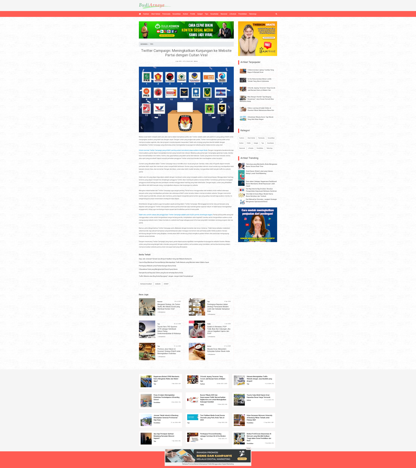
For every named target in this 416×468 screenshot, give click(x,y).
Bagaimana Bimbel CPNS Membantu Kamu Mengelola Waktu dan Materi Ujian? (166, 379)
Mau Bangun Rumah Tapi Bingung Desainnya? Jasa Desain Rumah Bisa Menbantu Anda (257, 99)
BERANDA (144, 44)
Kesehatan (214, 14)
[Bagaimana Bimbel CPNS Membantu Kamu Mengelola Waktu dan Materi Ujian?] (149, 381)
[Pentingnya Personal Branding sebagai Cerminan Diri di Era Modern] (196, 437)
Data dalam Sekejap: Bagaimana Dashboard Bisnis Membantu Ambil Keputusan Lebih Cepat (261, 183)
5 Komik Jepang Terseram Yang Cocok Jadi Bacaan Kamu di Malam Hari (212, 379)
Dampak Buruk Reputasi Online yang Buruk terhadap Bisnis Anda (161, 273)
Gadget (200, 14)
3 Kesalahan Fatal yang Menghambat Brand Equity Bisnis (158, 269)
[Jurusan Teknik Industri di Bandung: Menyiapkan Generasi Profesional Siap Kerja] (149, 420)
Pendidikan (242, 14)
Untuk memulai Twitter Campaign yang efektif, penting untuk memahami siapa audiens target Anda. (173, 150)
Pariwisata (166, 14)
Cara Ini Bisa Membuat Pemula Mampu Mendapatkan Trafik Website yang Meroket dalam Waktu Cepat (174, 262)
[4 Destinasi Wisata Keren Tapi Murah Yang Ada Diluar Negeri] (244, 118)
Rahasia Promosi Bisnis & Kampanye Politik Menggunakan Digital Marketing (208, 464)
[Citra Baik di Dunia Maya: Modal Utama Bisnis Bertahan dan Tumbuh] (243, 195)
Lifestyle (232, 14)
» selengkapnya (161, 312)
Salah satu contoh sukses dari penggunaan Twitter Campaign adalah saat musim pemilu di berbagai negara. (176, 215)
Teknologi (252, 14)
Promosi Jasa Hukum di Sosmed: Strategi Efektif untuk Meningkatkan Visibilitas (168, 351)
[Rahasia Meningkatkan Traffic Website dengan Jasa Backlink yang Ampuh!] (242, 380)
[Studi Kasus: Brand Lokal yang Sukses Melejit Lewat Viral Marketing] (243, 175)
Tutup (248, 448)
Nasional (224, 14)
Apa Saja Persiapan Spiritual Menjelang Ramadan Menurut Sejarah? (164, 436)
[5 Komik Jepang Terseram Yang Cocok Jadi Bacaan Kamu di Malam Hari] (244, 89)
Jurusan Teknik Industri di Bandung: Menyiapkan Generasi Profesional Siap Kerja (166, 417)
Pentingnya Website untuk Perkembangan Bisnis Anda (157, 266)
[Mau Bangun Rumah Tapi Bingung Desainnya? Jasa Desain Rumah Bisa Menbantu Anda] (244, 98)
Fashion (146, 14)
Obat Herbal (155, 14)
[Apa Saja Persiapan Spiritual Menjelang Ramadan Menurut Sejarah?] (149, 438)
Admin (196, 61)
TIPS (151, 44)
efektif (166, 284)
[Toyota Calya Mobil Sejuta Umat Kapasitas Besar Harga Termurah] (242, 399)
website (158, 284)
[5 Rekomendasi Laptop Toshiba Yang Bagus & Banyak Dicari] (244, 71)
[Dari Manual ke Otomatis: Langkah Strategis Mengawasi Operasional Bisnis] (243, 201)
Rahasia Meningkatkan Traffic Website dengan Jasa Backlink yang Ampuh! (259, 379)
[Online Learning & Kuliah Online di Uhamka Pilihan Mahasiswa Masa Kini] (244, 109)
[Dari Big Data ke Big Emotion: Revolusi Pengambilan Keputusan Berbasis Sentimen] (243, 190)
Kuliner (185, 14)
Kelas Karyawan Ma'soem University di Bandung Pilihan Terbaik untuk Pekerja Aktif (259, 417)
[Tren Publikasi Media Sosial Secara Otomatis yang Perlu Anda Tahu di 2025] (196, 417)
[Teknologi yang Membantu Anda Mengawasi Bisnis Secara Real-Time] (243, 166)
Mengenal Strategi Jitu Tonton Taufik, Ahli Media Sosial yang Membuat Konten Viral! (168, 306)
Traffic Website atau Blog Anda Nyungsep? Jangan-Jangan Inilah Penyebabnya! (166, 276)
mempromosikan (146, 284)
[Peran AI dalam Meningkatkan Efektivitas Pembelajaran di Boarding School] (149, 400)
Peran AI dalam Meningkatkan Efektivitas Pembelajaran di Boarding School (166, 397)
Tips (206, 14)
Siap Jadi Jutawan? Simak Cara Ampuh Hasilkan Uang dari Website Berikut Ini (165, 259)
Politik (192, 14)
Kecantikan (176, 14)
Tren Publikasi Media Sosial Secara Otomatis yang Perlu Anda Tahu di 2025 (212, 417)
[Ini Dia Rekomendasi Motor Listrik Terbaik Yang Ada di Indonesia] (244, 80)
